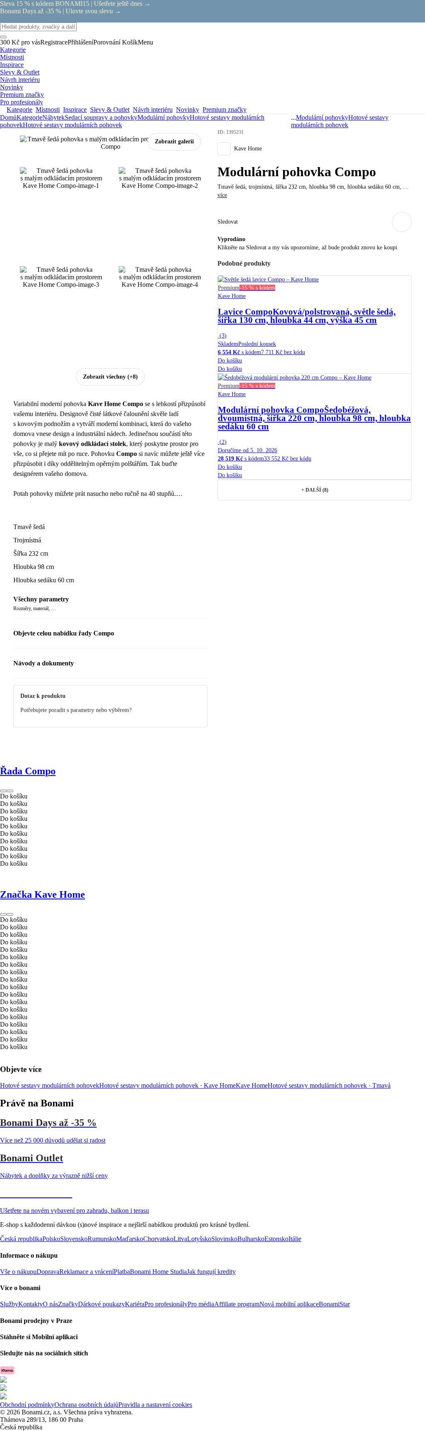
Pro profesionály (166, 1304)
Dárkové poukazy (101, 1304)
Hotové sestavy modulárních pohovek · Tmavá (329, 1085)
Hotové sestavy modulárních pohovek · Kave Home (167, 1085)
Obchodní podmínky (27, 1404)
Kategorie (29, 117)
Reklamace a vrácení (86, 1271)
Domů (8, 117)
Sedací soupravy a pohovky (101, 117)
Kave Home (252, 1085)
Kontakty (30, 1304)
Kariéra (134, 1304)
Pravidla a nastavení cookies (155, 1404)
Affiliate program (236, 1304)
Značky (68, 1304)
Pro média (201, 1304)
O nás (50, 1304)
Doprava (48, 1271)
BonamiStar (334, 1304)
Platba (122, 1271)
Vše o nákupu (18, 1271)
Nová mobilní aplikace (289, 1304)
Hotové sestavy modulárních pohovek (72, 124)
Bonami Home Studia (158, 1271)
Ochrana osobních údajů (86, 1404)
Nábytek (53, 117)
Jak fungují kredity (211, 1271)
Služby (9, 1304)
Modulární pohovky (163, 117)
